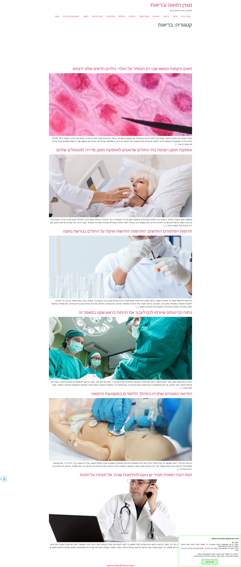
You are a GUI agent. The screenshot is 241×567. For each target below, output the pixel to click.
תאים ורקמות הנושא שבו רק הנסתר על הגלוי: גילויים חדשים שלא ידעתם (132, 68)
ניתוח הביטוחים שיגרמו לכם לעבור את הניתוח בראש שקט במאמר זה (135, 312)
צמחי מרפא (97, 16)
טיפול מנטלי (144, 16)
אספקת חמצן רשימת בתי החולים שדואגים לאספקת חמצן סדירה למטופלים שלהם (124, 149)
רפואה (85, 16)
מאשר (210, 561)
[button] (4, 479)
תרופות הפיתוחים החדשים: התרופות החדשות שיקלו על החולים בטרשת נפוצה (127, 231)
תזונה (57, 16)
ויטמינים (156, 16)
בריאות (166, 16)
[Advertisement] (120, 47)
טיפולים (132, 16)
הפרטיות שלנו (128, 565)
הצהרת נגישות (113, 565)
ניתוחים (122, 16)
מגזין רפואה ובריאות (171, 5)
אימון (175, 16)
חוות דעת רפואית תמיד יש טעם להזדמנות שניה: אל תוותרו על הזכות (136, 474)
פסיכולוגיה (110, 16)
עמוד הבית (185, 16)
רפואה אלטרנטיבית (71, 16)
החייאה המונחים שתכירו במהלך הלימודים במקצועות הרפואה (141, 393)
